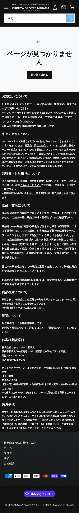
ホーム (8, 447)
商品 (6, 458)
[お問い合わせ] (63, 7)
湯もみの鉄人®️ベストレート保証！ (33, 505)
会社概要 (9, 463)
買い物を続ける (39, 74)
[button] (6, 7)
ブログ (8, 453)
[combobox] (39, 18)
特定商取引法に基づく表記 (20, 442)
